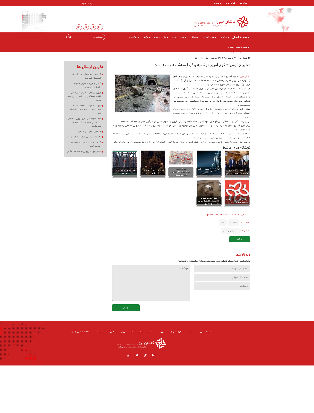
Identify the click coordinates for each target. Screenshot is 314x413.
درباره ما (217, 3)
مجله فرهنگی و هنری (237, 47)
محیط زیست (178, 37)
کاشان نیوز (245, 76)
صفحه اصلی (240, 37)
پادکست (133, 37)
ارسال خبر (243, 3)
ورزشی (193, 37)
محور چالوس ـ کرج (230, 231)
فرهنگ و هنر (207, 37)
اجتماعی (223, 37)
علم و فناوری (160, 37)
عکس (145, 37)
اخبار (223, 222)
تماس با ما (230, 3)
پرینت (239, 239)
